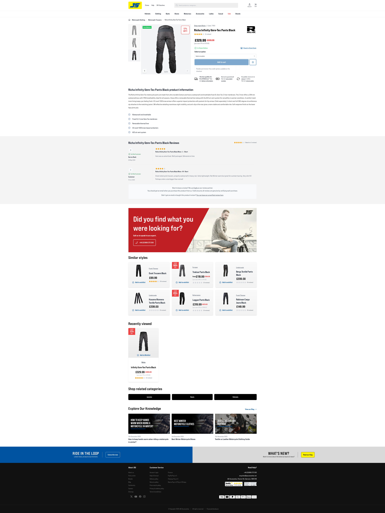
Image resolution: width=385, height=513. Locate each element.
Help (152, 5)
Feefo (196, 188)
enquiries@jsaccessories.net (248, 476)
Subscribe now (113, 455)
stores (243, 79)
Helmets (147, 14)
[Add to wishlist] (252, 62)
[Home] (129, 20)
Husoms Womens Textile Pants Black (157, 301)
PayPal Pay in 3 (172, 476)
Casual (220, 14)
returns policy (250, 81)
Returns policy (154, 482)
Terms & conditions (155, 492)
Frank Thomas (153, 268)
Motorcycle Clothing (138, 20)
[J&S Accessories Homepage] (135, 5)
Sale (229, 14)
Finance (170, 472)
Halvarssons (196, 295)
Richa (143, 362)
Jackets (149, 397)
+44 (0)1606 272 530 (146, 242)
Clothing (158, 14)
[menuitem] (147, 14)
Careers (130, 489)
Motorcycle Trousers (155, 20)
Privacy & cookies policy (157, 489)
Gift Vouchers (161, 5)
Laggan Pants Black (201, 299)
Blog (129, 482)
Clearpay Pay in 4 (173, 479)
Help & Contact (154, 476)
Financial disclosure (213, 509)
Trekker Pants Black (201, 272)
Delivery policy (154, 479)
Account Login (154, 472)
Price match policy (155, 485)
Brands (238, 14)
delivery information (207, 81)
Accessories (200, 14)
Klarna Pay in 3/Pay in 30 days (177, 482)
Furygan (195, 267)
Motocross (187, 14)
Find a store (131, 476)
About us (131, 472)
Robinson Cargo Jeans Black (243, 301)
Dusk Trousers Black (157, 273)
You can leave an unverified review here (209, 195)
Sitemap (130, 492)
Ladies (211, 14)
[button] (187, 71)
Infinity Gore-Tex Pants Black (143, 367)
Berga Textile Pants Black (244, 273)
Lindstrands (240, 267)
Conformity (131, 485)
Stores (147, 5)
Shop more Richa (200, 26)
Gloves (177, 14)
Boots (168, 14)
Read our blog (308, 455)
